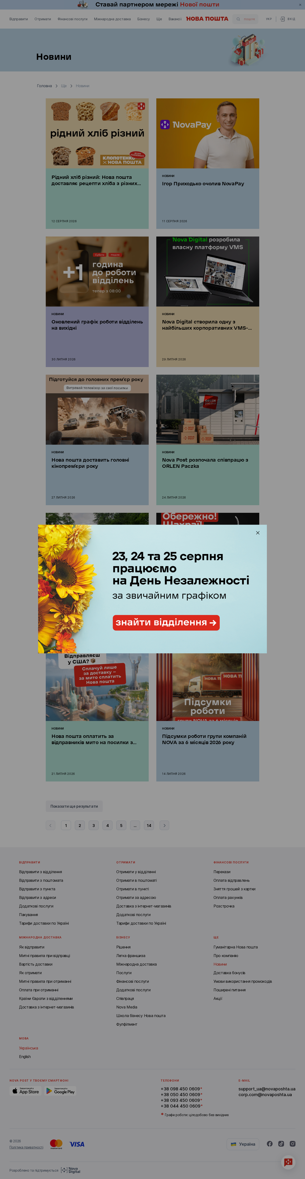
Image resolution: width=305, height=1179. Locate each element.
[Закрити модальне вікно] (258, 533)
